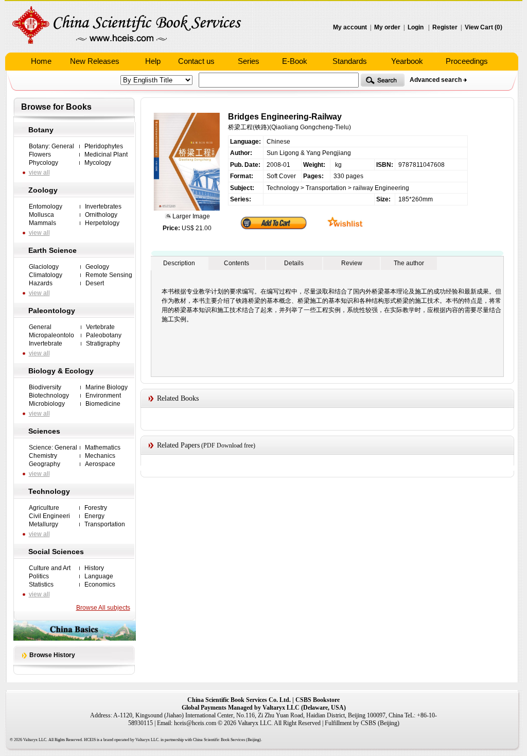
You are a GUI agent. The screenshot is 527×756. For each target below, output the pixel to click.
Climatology (45, 275)
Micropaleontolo (51, 335)
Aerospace (100, 464)
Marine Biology (106, 387)
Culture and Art (50, 568)
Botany (41, 130)
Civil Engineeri (49, 516)
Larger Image (190, 216)
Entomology (45, 206)
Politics (39, 576)
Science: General (53, 447)
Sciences (44, 431)
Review (351, 263)
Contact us (196, 61)
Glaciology (44, 266)
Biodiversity (45, 387)
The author (409, 263)
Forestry (95, 507)
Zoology (43, 190)
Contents (236, 263)
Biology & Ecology (61, 371)
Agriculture (44, 507)
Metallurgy (43, 524)
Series (248, 61)
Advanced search (436, 79)
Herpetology (102, 223)
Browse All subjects (103, 607)
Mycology (97, 162)
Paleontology (51, 310)
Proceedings (467, 61)
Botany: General (51, 146)
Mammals (42, 223)
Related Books (178, 398)
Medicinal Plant (106, 154)
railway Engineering (381, 188)
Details (294, 263)
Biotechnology (49, 395)
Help (153, 61)
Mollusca (41, 214)
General (40, 327)
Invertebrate (45, 343)
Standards (349, 61)
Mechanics (100, 455)
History (94, 568)
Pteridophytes (103, 146)
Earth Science (52, 250)
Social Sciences (56, 551)
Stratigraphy (103, 343)
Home (41, 61)
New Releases (94, 61)
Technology (49, 491)
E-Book (294, 61)
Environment (103, 395)
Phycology (43, 162)
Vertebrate (100, 327)
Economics (99, 584)
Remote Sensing (108, 275)
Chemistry (43, 455)
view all (39, 172)
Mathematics (102, 447)
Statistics (41, 584)
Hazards (40, 283)
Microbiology (47, 403)
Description (179, 263)
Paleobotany (103, 335)
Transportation (104, 524)
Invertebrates (103, 206)
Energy (94, 516)
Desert (94, 283)
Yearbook (407, 61)
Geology (97, 266)
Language (98, 576)
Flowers (40, 154)
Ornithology (101, 214)
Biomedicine (102, 403)
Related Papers (178, 445)
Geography (44, 464)
